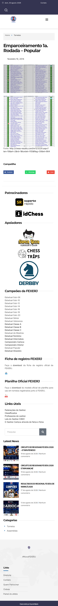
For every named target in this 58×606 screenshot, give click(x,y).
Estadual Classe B (13, 327)
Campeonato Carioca (14, 342)
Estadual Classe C (13, 330)
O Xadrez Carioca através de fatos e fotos (24, 422)
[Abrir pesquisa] (6, 10)
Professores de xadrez (15, 416)
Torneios (17, 35)
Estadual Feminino (13, 336)
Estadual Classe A (13, 324)
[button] (47, 19)
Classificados (11, 413)
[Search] (42, 431)
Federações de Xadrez (15, 410)
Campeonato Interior (14, 345)
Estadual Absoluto (13, 351)
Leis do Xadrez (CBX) (15, 419)
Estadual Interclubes (14, 339)
